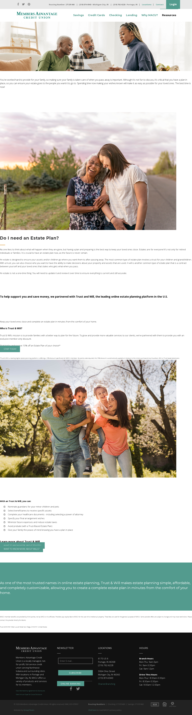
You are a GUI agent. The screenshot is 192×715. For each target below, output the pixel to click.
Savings (78, 15)
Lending (131, 15)
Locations (146, 4)
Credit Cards (96, 15)
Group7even (28, 710)
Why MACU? (149, 15)
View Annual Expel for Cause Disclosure (29, 694)
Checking (115, 15)
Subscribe (75, 672)
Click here (92, 710)
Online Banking (71, 683)
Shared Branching (106, 683)
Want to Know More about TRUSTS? (22, 545)
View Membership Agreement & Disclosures (30, 691)
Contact (160, 4)
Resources (169, 15)
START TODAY (10, 348)
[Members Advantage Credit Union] (37, 15)
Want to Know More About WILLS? (21, 548)
